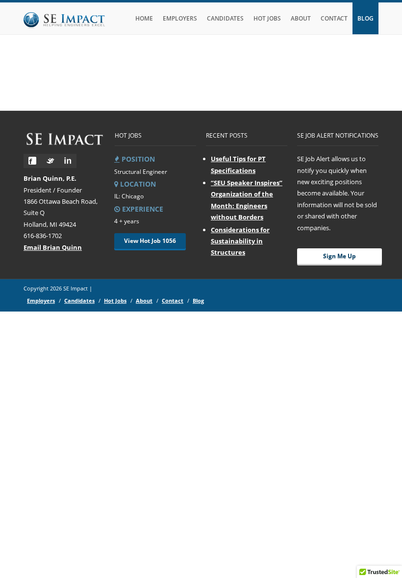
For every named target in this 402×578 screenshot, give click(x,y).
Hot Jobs (267, 18)
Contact (334, 18)
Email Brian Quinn (53, 247)
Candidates (225, 18)
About (301, 18)
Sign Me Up (339, 256)
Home (144, 18)
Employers (180, 18)
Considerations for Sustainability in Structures (240, 241)
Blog (365, 18)
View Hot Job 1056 (150, 241)
